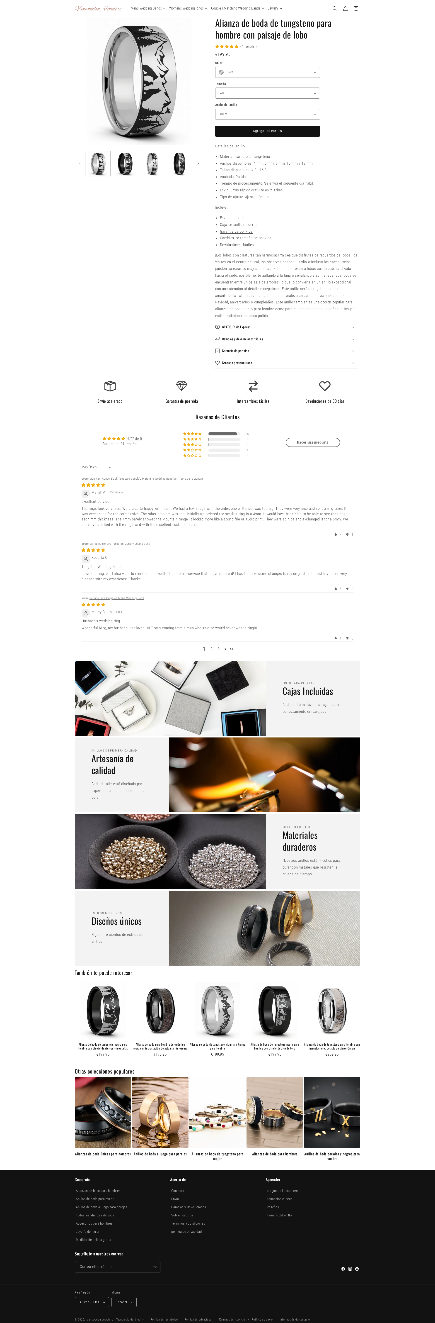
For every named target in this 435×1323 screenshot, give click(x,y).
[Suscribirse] (155, 1266)
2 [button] (211, 649)
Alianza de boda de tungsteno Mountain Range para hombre (217, 1046)
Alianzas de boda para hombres (274, 1154)
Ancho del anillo (226, 105)
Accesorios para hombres (94, 1223)
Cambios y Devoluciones (188, 1207)
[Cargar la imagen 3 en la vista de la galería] (152, 163)
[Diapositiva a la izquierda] (80, 164)
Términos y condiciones (188, 1223)
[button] (335, 8)
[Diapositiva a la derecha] (198, 164)
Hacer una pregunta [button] (313, 442)
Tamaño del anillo (279, 1215)
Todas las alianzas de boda (95, 1215)
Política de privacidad (198, 1319)
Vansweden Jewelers (100, 1319)
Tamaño (220, 84)
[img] (93, 485)
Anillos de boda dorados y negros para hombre (332, 1156)
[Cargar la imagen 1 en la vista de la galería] (98, 163)
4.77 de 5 (134, 438)
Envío (175, 1199)
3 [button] (219, 649)
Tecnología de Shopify (130, 1319)
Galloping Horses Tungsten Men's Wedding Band (119, 543)
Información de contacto (295, 1319)
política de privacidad (186, 1232)
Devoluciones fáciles (237, 244)
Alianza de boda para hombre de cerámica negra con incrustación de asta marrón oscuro (160, 1046)
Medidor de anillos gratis (93, 1240)
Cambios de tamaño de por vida (245, 238)
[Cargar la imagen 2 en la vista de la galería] (125, 163)
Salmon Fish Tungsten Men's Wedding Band (116, 598)
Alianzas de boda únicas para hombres (103, 1154)
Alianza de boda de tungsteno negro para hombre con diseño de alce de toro (275, 1046)
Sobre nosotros (182, 1215)
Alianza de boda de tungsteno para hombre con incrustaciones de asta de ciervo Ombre (332, 1046)
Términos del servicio (232, 1319)
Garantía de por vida (236, 231)
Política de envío (262, 1319)
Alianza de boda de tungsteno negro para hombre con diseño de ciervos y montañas (103, 1046)
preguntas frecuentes (282, 1191)
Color (219, 63)
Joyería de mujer (88, 1232)
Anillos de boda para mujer (95, 1199)
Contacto (177, 1191)
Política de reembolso (164, 1319)
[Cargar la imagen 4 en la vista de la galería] (179, 163)
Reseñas (273, 1207)
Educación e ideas (280, 1199)
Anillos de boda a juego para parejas (160, 1154)
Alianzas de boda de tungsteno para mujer (217, 1156)
